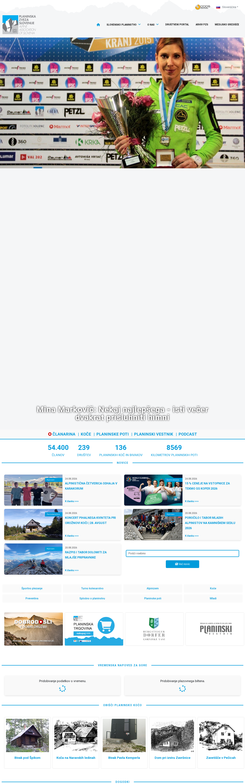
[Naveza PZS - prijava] (203, 7)
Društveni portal (177, 24)
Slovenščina (229, 7)
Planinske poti (112, 434)
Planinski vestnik (153, 434)
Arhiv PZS (202, 24)
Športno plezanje (32, 588)
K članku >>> (72, 501)
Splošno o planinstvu (92, 598)
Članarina (63, 434)
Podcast (187, 434)
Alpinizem (153, 588)
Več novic (184, 564)
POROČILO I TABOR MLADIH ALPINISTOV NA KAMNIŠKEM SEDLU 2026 (210, 523)
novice (122, 462)
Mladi (213, 598)
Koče (86, 434)
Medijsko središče (227, 24)
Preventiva (32, 598)
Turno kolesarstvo (92, 588)
